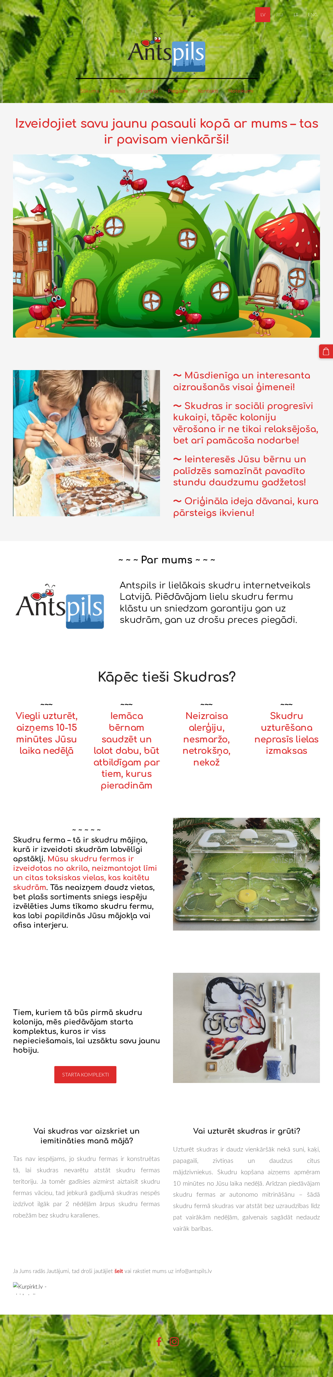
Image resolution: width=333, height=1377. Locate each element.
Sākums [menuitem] (89, 91)
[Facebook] (159, 1342)
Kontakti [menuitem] (208, 91)
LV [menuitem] (262, 14)
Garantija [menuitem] (147, 91)
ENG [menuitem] (312, 14)
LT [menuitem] (296, 14)
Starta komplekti (85, 1074)
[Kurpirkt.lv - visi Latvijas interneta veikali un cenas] (166, 1288)
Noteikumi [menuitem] (240, 91)
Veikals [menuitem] (117, 91)
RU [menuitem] (279, 14)
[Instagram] (174, 1342)
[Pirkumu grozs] (326, 351)
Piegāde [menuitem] (178, 91)
